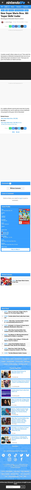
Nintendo (11, 10)
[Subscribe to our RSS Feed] (3, 455)
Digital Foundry (5, 474)
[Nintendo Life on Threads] (15, 460)
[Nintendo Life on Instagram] (9, 460)
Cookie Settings (13, 364)
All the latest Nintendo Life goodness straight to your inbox (15, 483)
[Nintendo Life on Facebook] (21, 460)
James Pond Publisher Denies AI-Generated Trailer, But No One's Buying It (15, 344)
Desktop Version (23, 364)
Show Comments (16, 188)
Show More (15, 446)
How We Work (18, 359)
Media (26, 10)
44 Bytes (11, 466)
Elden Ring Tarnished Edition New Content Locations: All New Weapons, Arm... (15, 330)
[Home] (2, 7)
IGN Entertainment (23, 464)
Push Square (9, 471)
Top (3, 359)
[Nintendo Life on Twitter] (21, 455)
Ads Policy (27, 361)
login (20, 198)
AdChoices (17, 466)
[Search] (28, 2)
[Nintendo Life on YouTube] (9, 455)
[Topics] (2, 2)
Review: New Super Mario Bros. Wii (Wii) (9, 244)
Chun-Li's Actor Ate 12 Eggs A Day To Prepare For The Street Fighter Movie (15, 312)
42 (18, 132)
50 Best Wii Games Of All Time (9, 124)
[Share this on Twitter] (19, 26)
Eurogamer (27, 474)
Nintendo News (15, 474)
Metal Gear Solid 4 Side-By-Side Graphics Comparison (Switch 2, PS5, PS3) (15, 349)
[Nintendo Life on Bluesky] (27, 455)
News (2, 10)
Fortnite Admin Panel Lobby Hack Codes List (16, 317)
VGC (6, 476)
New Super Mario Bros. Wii (6, 210)
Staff (12, 359)
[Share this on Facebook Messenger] (25, 26)
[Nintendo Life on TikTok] (15, 455)
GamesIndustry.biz (14, 476)
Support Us (26, 359)
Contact (3, 361)
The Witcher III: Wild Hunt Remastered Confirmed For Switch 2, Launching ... (16, 335)
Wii (6, 10)
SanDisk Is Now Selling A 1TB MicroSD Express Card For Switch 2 (16, 340)
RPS (25, 476)
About (7, 359)
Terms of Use (19, 361)
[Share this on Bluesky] (13, 26)
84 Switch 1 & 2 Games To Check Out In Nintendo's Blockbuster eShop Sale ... (16, 326)
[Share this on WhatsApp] (10, 26)
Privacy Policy (10, 361)
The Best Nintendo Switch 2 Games (15, 353)
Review (11, 122)
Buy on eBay (15, 249)
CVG (21, 476)
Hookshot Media (10, 464)
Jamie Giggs (8, 22)
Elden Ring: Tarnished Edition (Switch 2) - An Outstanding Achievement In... (16, 321)
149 (9, 284)
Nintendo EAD (4, 220)
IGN (21, 474)
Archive (6, 364)
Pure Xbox (17, 471)
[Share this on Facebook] (16, 26)
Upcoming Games (19, 10)
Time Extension (25, 471)
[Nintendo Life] (15, 2)
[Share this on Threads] (22, 26)
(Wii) (9, 118)
